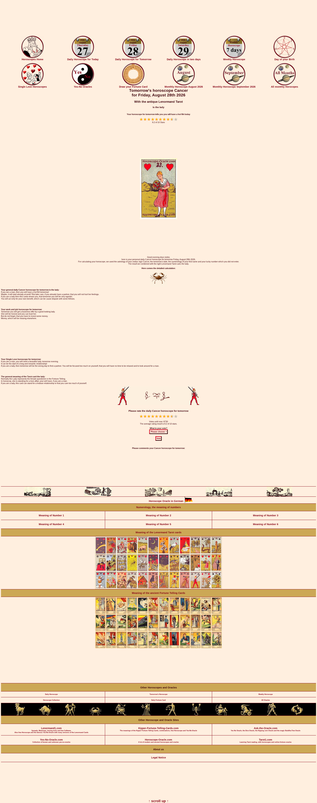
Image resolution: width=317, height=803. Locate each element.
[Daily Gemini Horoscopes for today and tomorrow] (70, 715)
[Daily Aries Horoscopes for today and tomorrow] (20, 715)
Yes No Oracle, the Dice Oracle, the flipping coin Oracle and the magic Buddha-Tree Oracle (265, 729)
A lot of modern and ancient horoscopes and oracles (158, 740)
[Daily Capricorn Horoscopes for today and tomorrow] (246, 715)
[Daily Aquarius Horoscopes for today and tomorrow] (272, 715)
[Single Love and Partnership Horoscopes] (32, 85)
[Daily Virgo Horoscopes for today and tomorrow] (146, 715)
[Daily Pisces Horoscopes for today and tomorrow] (297, 715)
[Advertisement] (158, 18)
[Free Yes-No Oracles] (83, 85)
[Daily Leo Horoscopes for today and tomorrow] (121, 715)
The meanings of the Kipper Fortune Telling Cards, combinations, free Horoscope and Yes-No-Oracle (158, 729)
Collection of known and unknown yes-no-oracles (51, 740)
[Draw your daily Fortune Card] (133, 85)
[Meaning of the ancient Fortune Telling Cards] (158, 648)
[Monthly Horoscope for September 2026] (234, 85)
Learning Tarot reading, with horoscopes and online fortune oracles (265, 740)
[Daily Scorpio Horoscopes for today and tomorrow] (196, 715)
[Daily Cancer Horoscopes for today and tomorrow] (95, 715)
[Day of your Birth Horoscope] (284, 57)
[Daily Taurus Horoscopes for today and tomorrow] (45, 715)
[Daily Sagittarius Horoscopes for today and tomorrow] (221, 715)
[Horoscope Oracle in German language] (188, 502)
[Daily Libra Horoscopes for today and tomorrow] (171, 715)
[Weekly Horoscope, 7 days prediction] (234, 57)
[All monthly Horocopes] (284, 85)
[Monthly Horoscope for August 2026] (183, 85)
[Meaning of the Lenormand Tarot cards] (158, 589)
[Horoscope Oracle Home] (32, 57)
